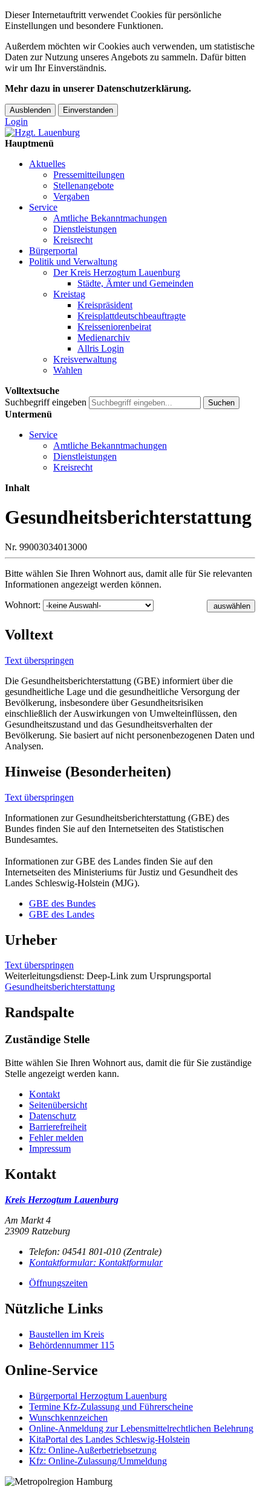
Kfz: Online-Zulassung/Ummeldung (98, 1461)
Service (43, 207)
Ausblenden (30, 110)
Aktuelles (47, 164)
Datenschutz (52, 1116)
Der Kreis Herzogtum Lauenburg (116, 272)
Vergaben (71, 196)
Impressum (50, 1148)
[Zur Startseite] (42, 132)
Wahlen (67, 370)
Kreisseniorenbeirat (114, 327)
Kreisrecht (73, 240)
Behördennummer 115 (71, 1345)
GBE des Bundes (62, 903)
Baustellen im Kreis (66, 1334)
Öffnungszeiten (58, 1283)
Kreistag (69, 294)
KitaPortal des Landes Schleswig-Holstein (109, 1439)
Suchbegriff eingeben (45, 402)
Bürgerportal (53, 251)
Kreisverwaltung (85, 359)
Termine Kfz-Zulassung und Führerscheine (111, 1407)
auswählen (231, 606)
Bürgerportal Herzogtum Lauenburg (98, 1396)
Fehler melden (56, 1137)
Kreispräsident (104, 305)
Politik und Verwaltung (73, 261)
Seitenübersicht (58, 1105)
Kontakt (44, 1094)
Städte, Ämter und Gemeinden (135, 283)
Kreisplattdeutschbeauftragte (131, 316)
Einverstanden (88, 110)
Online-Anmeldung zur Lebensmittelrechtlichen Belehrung (141, 1428)
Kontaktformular (96, 1262)
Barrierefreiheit (57, 1127)
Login (16, 121)
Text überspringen (39, 660)
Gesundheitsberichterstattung (60, 987)
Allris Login (100, 348)
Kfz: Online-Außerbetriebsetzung (93, 1450)
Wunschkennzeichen (68, 1417)
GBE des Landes (61, 914)
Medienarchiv (103, 337)
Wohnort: (23, 605)
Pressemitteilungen (89, 175)
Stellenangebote (83, 185)
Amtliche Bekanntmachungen (110, 218)
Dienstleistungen (85, 229)
